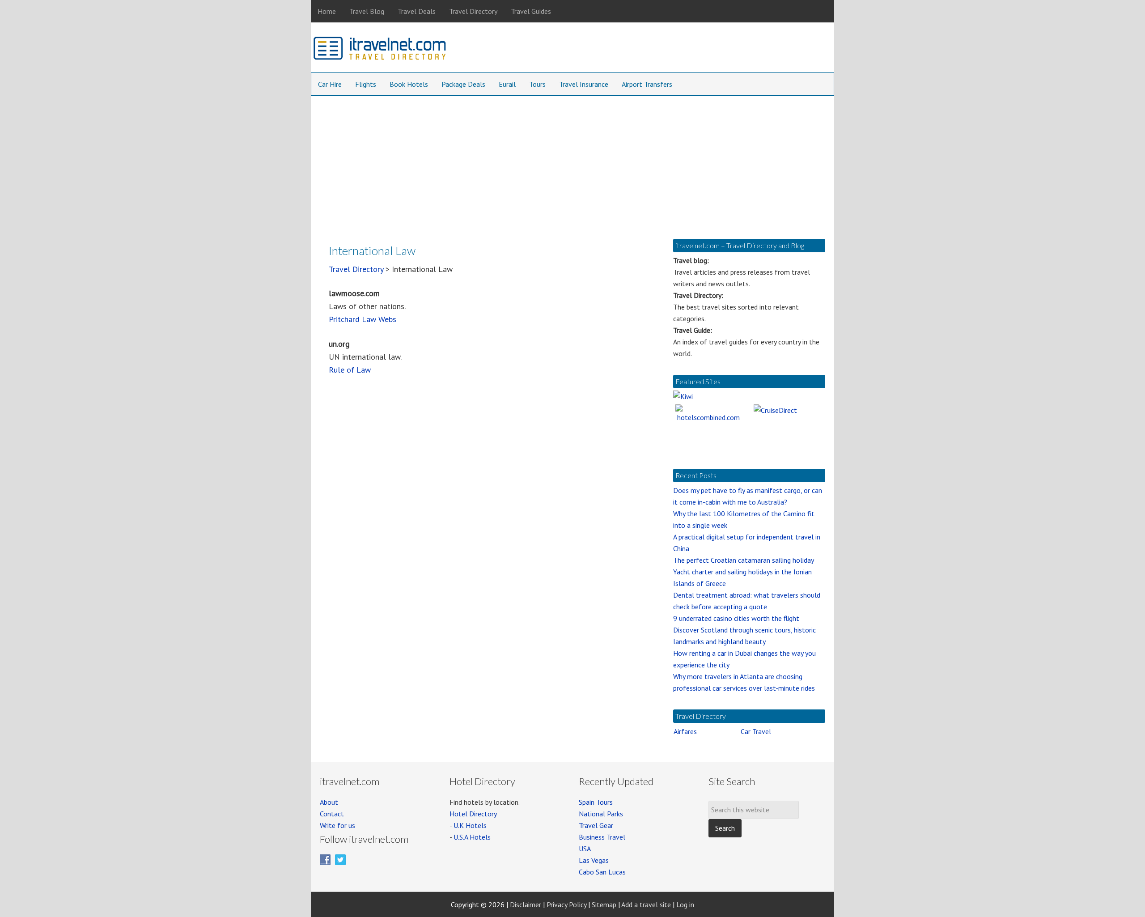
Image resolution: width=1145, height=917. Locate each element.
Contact (332, 813)
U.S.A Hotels (472, 836)
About (329, 802)
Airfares (685, 731)
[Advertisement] (572, 162)
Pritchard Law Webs (362, 319)
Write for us (337, 825)
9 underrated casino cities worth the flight (736, 618)
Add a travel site (646, 904)
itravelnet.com (380, 50)
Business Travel (602, 836)
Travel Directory (356, 269)
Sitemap (604, 904)
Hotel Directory (473, 813)
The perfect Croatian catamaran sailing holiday (743, 560)
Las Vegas (594, 860)
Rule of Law (350, 370)
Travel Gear (596, 825)
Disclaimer (525, 904)
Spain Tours (596, 802)
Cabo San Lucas (602, 871)
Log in (685, 904)
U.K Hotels (470, 825)
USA (585, 848)
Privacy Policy (566, 904)
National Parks (601, 813)
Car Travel (756, 731)
